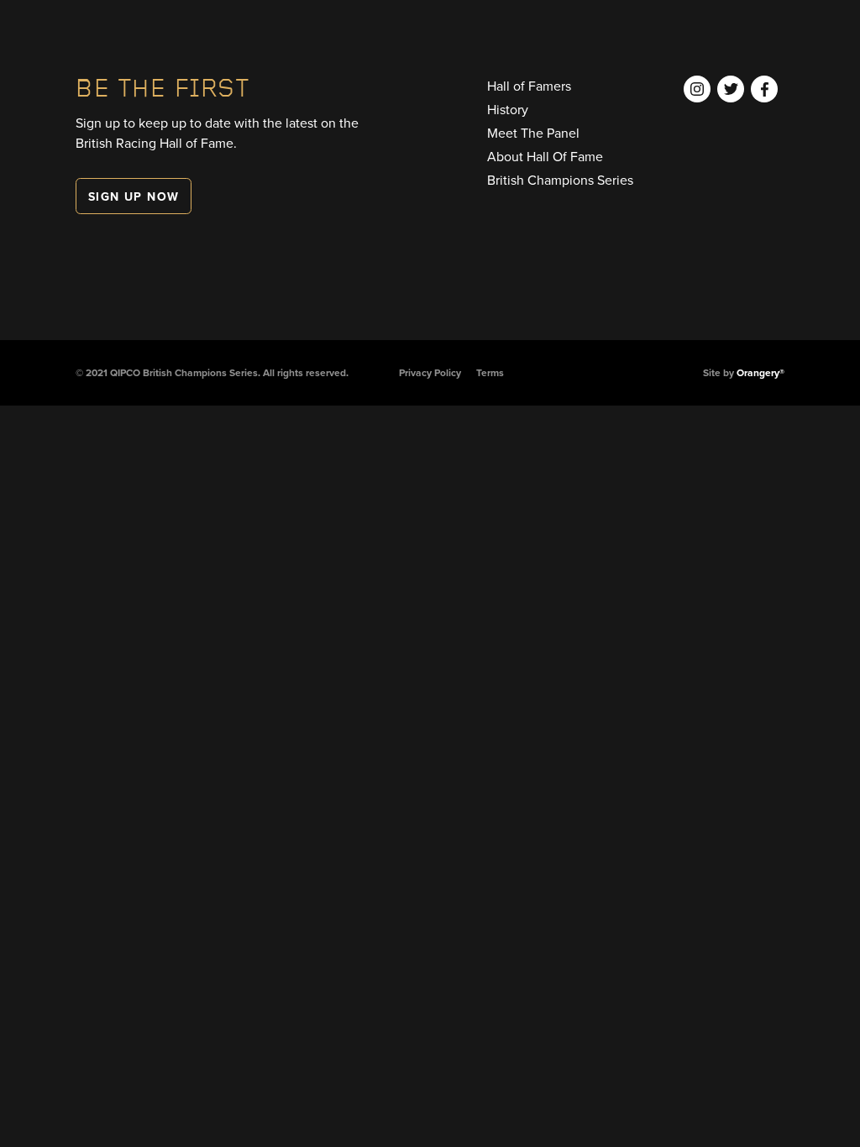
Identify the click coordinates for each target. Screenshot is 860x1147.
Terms (490, 372)
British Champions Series (560, 179)
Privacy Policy (430, 372)
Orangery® (760, 372)
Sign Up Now (133, 196)
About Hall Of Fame (545, 156)
